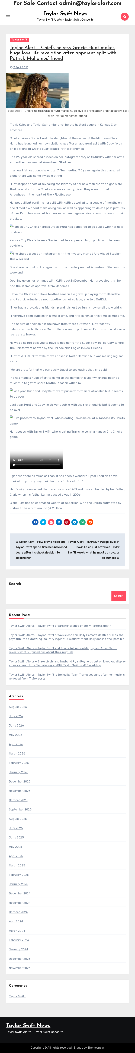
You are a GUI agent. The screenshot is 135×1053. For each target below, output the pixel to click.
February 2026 (19, 763)
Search (15, 584)
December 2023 (19, 958)
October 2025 (18, 800)
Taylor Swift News (65, 14)
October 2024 (18, 912)
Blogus (78, 1047)
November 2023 (19, 968)
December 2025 (19, 781)
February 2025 (19, 874)
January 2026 (18, 772)
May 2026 (15, 735)
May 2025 (15, 846)
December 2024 (20, 893)
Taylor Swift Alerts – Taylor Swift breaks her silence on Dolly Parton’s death (60, 625)
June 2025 (16, 837)
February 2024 (19, 940)
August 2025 (18, 819)
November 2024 (20, 902)
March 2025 (17, 865)
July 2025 (16, 828)
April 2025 (16, 856)
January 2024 (18, 949)
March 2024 (17, 930)
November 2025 (19, 791)
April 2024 (16, 921)
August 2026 (18, 707)
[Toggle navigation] (8, 16)
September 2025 (20, 809)
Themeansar (96, 1047)
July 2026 (16, 716)
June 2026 (16, 725)
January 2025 (18, 884)
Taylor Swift (19, 39)
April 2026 (16, 744)
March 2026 (17, 753)
